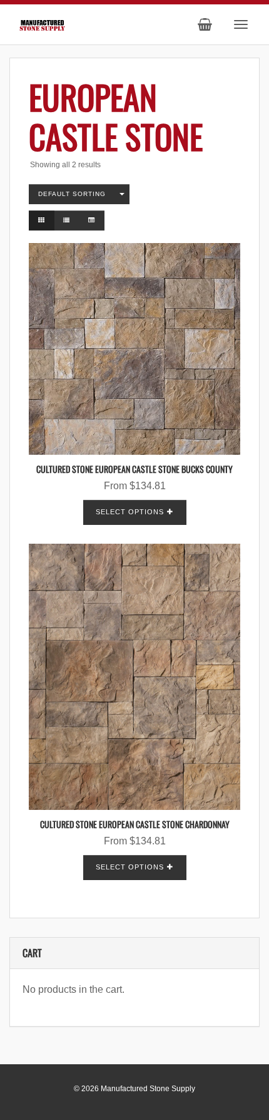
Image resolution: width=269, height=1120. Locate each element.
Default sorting (72, 193)
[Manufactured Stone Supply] (42, 23)
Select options (130, 512)
